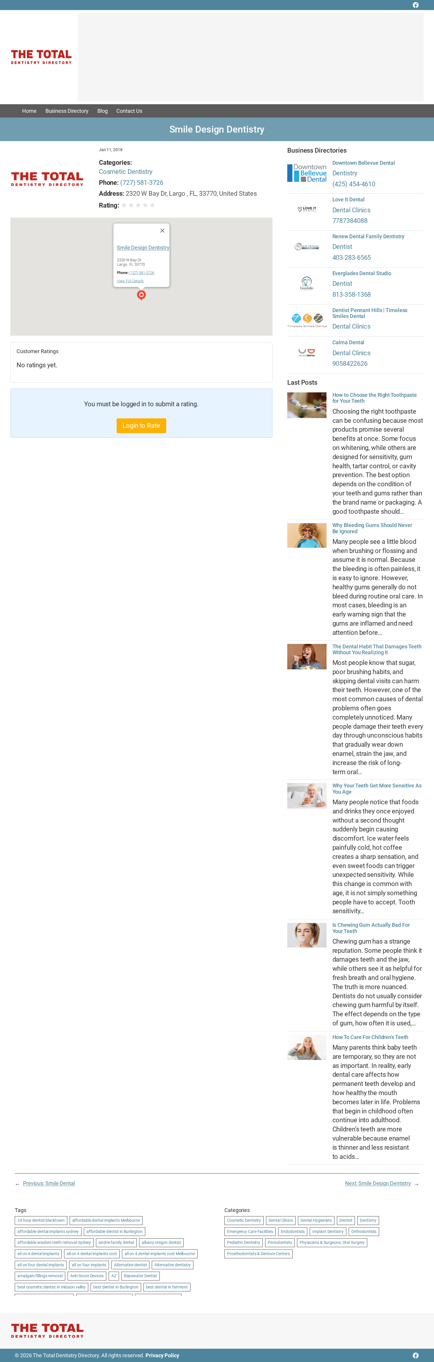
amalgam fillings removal (40, 1275)
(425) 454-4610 (354, 184)
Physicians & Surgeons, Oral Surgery (332, 1242)
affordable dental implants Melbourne (106, 1220)
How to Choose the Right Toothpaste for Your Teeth (374, 398)
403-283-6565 (351, 257)
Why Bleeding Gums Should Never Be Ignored (372, 528)
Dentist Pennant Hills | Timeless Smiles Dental (370, 313)
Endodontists (293, 1231)
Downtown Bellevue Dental (363, 163)
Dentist (342, 246)
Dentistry (344, 173)
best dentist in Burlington (115, 1287)
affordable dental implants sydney (48, 1231)
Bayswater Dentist (140, 1275)
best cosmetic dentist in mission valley (51, 1287)
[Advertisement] (251, 60)
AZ (113, 1275)
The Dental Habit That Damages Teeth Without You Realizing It (377, 649)
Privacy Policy (162, 1355)
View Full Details (130, 281)
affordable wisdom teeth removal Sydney (54, 1242)
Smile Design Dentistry (143, 247)
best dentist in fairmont (167, 1287)
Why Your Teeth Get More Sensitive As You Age (377, 789)
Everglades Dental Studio (361, 273)
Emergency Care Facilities (250, 1231)
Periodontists (280, 1242)
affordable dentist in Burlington (115, 1231)
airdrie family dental (116, 1242)
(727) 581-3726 (141, 182)
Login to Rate (141, 425)
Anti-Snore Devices (87, 1275)
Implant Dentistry (327, 1231)
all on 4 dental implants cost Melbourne (160, 1253)
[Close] (162, 231)
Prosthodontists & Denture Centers (258, 1253)
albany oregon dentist (161, 1242)
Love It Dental (348, 200)
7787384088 (350, 220)
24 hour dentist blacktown (41, 1220)
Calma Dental (348, 342)
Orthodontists (364, 1231)
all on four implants (89, 1264)
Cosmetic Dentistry (125, 171)
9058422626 (350, 363)
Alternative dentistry (172, 1264)
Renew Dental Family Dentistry (368, 236)
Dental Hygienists (316, 1220)
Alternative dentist (130, 1264)
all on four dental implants (40, 1264)
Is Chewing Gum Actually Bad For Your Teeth (371, 928)
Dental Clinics (351, 210)
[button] (141, 296)
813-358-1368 (351, 294)
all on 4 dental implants (38, 1253)
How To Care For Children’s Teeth (370, 1037)
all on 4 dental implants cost (92, 1253)
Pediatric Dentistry (243, 1242)
